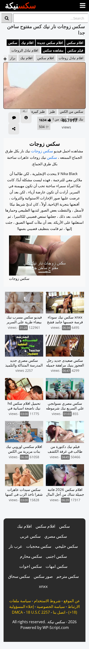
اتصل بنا (59, 612)
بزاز (12, 58)
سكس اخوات (30, 566)
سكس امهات (56, 566)
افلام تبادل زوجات (71, 58)
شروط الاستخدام (47, 600)
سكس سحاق (19, 576)
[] (6, 18)
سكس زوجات (42, 151)
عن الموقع (72, 600)
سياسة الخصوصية (51, 606)
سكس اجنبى (56, 556)
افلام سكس (75, 42)
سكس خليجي (66, 546)
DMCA (17, 612)
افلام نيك (27, 42)
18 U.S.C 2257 (38, 612)
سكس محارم (31, 556)
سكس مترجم (67, 576)
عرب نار (15, 546)
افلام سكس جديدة (50, 42)
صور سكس (43, 576)
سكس (12, 42)
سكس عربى (30, 536)
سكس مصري (55, 536)
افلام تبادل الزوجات (24, 50)
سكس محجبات (38, 546)
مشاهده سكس (53, 50)
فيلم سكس (75, 50)
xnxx (43, 586)
